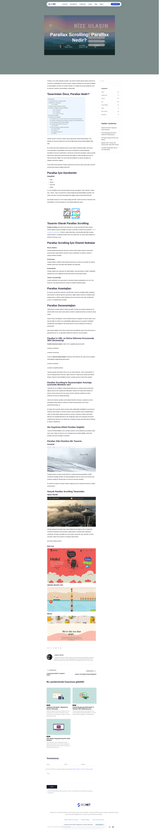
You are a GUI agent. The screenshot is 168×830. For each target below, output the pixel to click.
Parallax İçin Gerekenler (55, 102)
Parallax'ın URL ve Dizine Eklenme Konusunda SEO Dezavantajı (67, 118)
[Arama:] (110, 81)
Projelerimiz (83, 4)
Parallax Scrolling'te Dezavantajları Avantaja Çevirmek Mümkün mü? (68, 120)
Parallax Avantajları (54, 115)
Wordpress (103, 114)
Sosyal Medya (104, 104)
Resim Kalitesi (58, 109)
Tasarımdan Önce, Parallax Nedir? (57, 101)
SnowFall (56, 104)
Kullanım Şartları (85, 769)
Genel (102, 92)
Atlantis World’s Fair (58, 131)
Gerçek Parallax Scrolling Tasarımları (60, 127)
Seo (95, 47)
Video (102, 108)
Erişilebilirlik (58, 112)
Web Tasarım (104, 111)
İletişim (101, 4)
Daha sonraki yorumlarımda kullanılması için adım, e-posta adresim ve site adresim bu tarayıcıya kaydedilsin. (70, 791)
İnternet (103, 98)
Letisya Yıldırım (68, 47)
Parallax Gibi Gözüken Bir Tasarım (60, 124)
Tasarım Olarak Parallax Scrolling (57, 106)
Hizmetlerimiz (73, 4)
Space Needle (57, 128)
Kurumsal (64, 4)
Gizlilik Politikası (76, 769)
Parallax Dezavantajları (55, 117)
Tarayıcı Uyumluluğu (60, 113)
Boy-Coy (56, 130)
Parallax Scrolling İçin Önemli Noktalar (58, 108)
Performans (58, 110)
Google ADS (104, 95)
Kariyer (90, 4)
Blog (96, 4)
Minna (55, 133)
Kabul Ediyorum (99, 824)
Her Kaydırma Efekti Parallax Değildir (60, 122)
